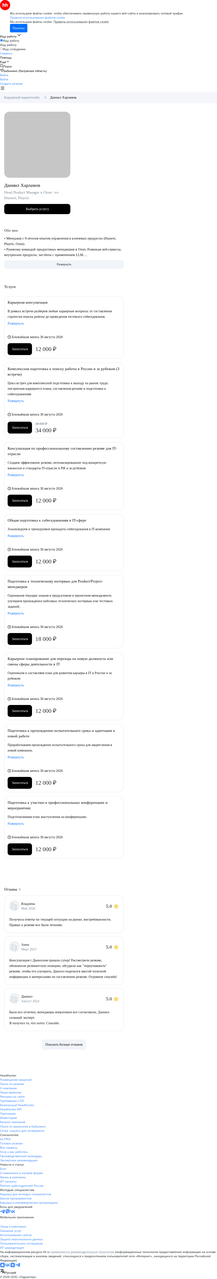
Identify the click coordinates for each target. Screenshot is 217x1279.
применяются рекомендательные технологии (82, 1252)
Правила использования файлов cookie (81, 21)
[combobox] (8, 1272)
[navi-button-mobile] (2, 89)
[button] (4, 75)
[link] (6, 66)
